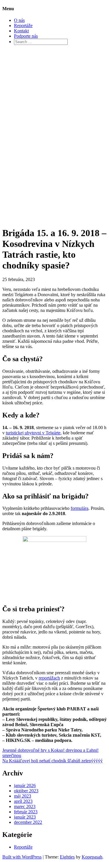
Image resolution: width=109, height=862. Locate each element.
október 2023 (26, 790)
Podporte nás (26, 36)
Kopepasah (92, 856)
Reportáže (23, 25)
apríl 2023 (23, 801)
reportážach (49, 677)
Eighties (67, 856)
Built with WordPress (22, 856)
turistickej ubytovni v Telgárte (33, 432)
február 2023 (25, 811)
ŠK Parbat (23, 128)
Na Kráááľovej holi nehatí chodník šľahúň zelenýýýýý (52, 760)
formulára (79, 508)
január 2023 (25, 816)
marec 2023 (24, 806)
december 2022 (28, 822)
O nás (19, 20)
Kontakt (21, 30)
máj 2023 (22, 795)
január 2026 (25, 785)
